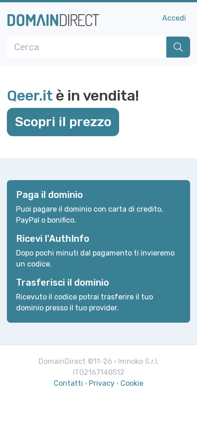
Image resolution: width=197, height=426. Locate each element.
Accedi (174, 18)
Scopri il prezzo (63, 121)
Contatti (68, 383)
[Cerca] (178, 47)
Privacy (102, 383)
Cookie (131, 383)
